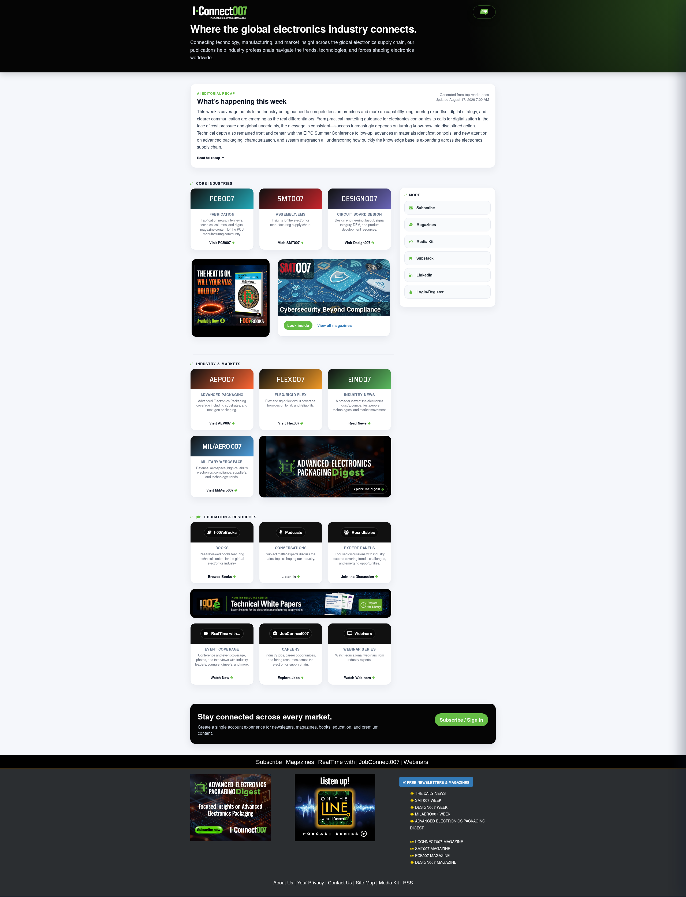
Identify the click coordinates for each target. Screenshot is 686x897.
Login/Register (429, 291)
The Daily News (430, 793)
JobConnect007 (379, 762)
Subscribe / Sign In (461, 719)
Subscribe (425, 207)
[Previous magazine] (369, 266)
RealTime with (336, 762)
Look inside (298, 325)
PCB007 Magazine (432, 855)
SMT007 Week (428, 800)
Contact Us (340, 882)
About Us (283, 882)
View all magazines (334, 325)
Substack (424, 258)
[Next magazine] (379, 266)
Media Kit (424, 241)
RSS (408, 882)
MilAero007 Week (432, 814)
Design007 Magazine (435, 862)
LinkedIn (424, 275)
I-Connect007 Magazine (439, 841)
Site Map (365, 882)
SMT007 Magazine (432, 848)
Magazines (425, 224)
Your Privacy (310, 882)
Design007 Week (431, 807)
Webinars (416, 762)
